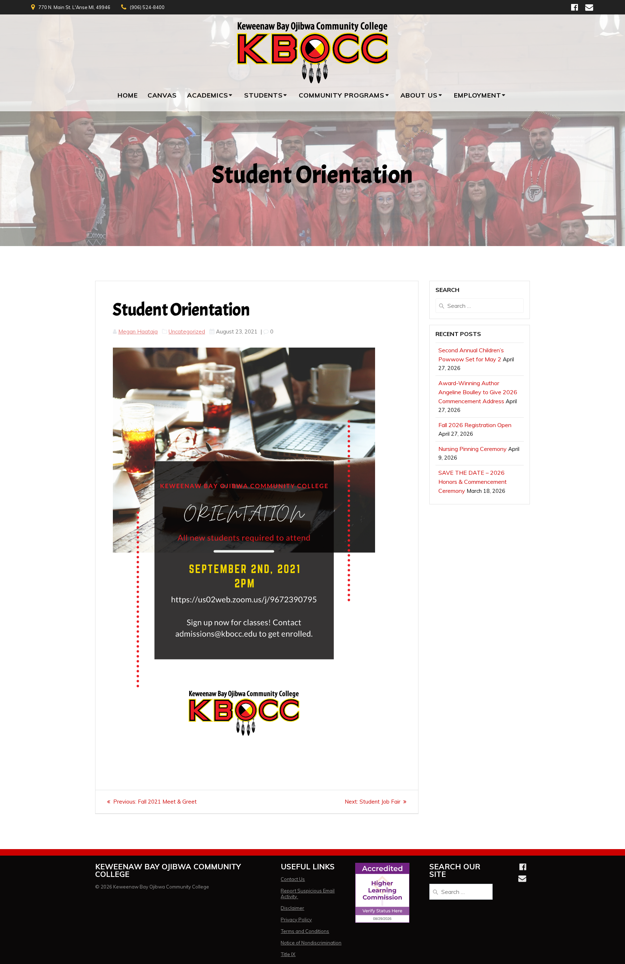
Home (128, 95)
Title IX (288, 954)
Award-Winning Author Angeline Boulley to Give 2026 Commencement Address (477, 392)
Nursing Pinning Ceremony (472, 448)
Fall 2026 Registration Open (474, 425)
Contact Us (293, 879)
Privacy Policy (296, 919)
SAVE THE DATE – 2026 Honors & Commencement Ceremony (472, 481)
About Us (419, 95)
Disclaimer (292, 908)
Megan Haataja (138, 331)
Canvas (162, 95)
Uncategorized (187, 331)
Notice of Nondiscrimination (311, 943)
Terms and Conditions (305, 931)
